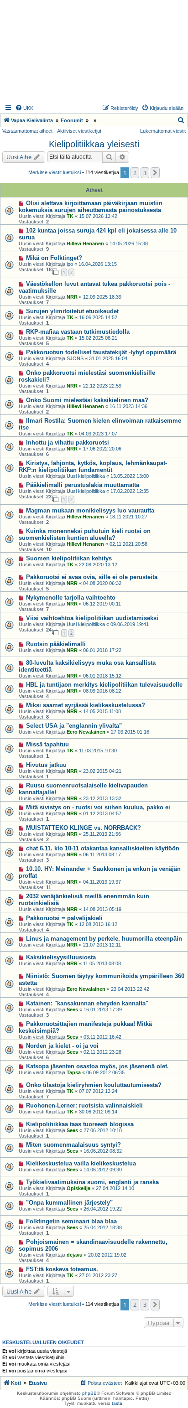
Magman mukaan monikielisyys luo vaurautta (90, 510)
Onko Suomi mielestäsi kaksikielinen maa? (87, 400)
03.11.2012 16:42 (102, 1037)
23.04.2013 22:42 (130, 989)
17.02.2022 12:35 (129, 491)
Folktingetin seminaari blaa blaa (71, 1221)
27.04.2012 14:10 (115, 1188)
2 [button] (134, 173)
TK (70, 216)
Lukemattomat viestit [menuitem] (163, 131)
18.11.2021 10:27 (128, 516)
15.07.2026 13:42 (98, 216)
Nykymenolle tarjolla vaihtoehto (70, 597)
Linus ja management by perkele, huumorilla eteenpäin (104, 938)
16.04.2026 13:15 (97, 264)
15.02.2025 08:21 (98, 338)
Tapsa (74, 1072)
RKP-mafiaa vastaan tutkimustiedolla (78, 331)
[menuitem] (24, 108)
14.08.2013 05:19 (102, 909)
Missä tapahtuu (47, 744)
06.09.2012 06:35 (105, 1072)
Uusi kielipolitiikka (86, 476)
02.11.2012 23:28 (102, 1052)
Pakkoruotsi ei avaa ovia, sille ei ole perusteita (91, 577)
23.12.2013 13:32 (102, 798)
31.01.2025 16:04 (108, 358)
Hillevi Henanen (85, 243)
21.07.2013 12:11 (102, 944)
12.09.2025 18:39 (102, 297)
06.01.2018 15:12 (102, 675)
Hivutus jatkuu (46, 764)
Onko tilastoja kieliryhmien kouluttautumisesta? (94, 1085)
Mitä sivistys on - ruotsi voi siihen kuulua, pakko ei (98, 807)
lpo (70, 264)
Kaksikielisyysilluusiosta (61, 957)
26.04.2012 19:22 (103, 1208)
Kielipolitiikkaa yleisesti (94, 144)
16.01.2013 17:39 (103, 1009)
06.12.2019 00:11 (102, 603)
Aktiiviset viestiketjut (79, 131)
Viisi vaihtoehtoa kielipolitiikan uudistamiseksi (92, 618)
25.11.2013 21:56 (102, 834)
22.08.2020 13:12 (98, 564)
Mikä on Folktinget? (54, 257)
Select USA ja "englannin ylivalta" (74, 725)
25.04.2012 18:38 (103, 1227)
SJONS (75, 358)
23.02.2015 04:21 (102, 771)
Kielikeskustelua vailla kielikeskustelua (81, 1163)
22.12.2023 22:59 (102, 385)
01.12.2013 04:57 (102, 813)
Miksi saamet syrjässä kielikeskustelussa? (85, 705)
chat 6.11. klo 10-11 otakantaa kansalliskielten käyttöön (102, 848)
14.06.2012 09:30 (103, 1169)
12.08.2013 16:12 (98, 924)
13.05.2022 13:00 (129, 476)
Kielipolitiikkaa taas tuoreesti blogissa (80, 1124)
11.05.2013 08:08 (102, 963)
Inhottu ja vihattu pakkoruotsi (67, 442)
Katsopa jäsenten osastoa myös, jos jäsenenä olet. (97, 1066)
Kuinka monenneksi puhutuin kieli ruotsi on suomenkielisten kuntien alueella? (85, 534)
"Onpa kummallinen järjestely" (69, 1202)
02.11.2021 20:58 (128, 544)
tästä (117, 1403)
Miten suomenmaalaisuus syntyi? (73, 1144)
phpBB (89, 1393)
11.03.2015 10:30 (98, 750)
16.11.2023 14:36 (128, 406)
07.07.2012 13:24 (98, 1091)
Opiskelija (78, 1188)
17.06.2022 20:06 (102, 448)
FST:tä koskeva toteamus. (62, 1269)
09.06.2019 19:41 (129, 624)
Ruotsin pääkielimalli (56, 644)
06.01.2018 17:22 (102, 650)
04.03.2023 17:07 (98, 433)
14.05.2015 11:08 (102, 711)
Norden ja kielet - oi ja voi (62, 1045)
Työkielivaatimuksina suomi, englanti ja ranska (92, 1182)
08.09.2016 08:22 (102, 691)
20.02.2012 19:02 (107, 1255)
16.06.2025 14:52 (98, 317)
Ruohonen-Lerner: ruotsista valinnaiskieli (84, 1105)
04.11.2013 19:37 (102, 882)
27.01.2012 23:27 (98, 1275)
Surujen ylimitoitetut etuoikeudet (72, 311)
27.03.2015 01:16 (130, 732)
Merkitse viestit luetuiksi (54, 172)
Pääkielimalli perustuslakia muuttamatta (82, 484)
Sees (72, 1009)
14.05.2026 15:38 (129, 243)
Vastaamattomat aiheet (27, 131)
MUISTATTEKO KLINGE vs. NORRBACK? (83, 827)
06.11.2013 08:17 (102, 854)
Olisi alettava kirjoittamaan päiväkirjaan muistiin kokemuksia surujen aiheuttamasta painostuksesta (90, 206)
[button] (155, 172)
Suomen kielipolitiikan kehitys (69, 558)
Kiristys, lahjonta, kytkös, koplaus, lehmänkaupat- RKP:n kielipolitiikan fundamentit (93, 466)
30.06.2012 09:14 (98, 1111)
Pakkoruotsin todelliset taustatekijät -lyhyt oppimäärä (101, 352)
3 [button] (144, 173)
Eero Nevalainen (86, 732)
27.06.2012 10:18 (103, 1130)
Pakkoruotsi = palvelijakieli (64, 918)
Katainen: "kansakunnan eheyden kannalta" (87, 1003)
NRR (72, 297)
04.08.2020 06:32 (102, 583)
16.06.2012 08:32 (103, 1151)
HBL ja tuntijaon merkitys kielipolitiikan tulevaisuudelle (104, 684)
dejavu (75, 1255)
